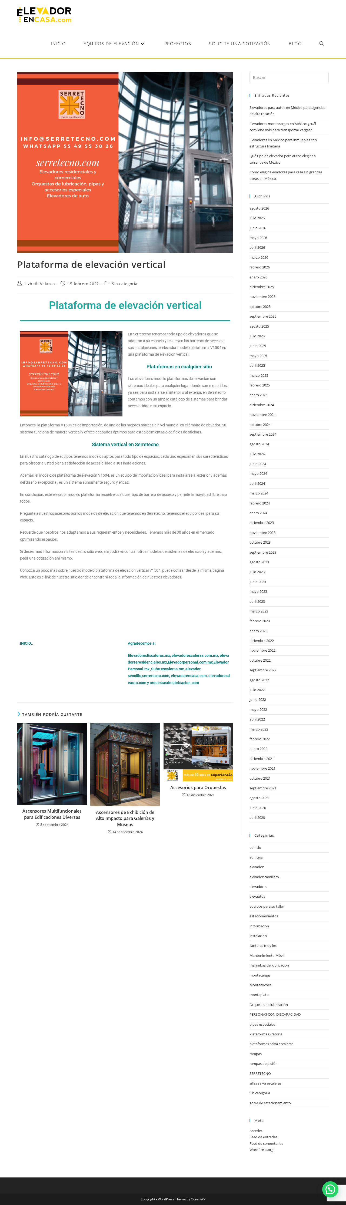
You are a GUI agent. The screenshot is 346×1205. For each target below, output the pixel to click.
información (259, 926)
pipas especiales (262, 1024)
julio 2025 (257, 336)
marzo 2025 (258, 375)
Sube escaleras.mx (167, 669)
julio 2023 (257, 571)
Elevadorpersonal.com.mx (190, 662)
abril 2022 (257, 719)
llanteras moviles (263, 945)
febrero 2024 (259, 503)
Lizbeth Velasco (40, 283)
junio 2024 (257, 463)
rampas (255, 1053)
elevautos (257, 896)
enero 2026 (258, 277)
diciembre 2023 (261, 522)
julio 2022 (257, 689)
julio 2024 (257, 454)
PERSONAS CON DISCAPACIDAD (275, 1014)
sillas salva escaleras (265, 1083)
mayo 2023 (258, 591)
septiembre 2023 (262, 552)
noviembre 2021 (262, 768)
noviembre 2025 (262, 296)
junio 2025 (257, 345)
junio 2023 (257, 581)
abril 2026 (257, 247)
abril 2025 (257, 365)
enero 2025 (258, 394)
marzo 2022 (258, 729)
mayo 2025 (258, 355)
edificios (256, 857)
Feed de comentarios (266, 1143)
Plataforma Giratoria (265, 1034)
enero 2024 (258, 512)
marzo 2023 (258, 611)
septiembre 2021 (262, 788)
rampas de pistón (263, 1063)
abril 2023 (257, 601)
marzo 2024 (258, 493)
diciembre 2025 (261, 286)
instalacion (258, 935)
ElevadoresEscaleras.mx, (150, 655)
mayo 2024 (258, 473)
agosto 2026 (259, 208)
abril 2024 (257, 483)
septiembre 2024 (262, 434)
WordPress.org (261, 1149)
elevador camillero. (264, 876)
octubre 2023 (260, 542)
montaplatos (259, 994)
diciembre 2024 (261, 404)
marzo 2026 (258, 257)
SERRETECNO (260, 1073)
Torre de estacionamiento (270, 1102)
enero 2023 (258, 630)
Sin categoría (125, 283)
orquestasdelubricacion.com (174, 683)
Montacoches (260, 984)
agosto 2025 (259, 326)
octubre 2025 (260, 306)
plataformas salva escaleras (271, 1043)
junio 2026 (257, 227)
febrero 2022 (259, 738)
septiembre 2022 (262, 670)
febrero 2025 (259, 385)
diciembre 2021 (261, 758)
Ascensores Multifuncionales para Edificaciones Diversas (52, 814)
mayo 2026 (258, 237)
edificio (255, 847)
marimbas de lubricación (269, 965)
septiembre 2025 (262, 316)
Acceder (255, 1130)
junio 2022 (257, 699)
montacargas (260, 975)
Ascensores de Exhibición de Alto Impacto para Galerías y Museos (125, 818)
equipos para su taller (266, 906)
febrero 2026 (259, 267)
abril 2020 (257, 817)
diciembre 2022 (261, 640)
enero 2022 (258, 748)
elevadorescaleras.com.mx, (196, 655)
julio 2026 (257, 218)
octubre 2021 (260, 778)
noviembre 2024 (262, 414)
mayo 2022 (258, 709)
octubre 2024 (260, 424)
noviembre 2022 (262, 650)
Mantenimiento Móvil (266, 955)
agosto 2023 (259, 562)
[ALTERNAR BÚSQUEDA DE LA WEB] (322, 43)
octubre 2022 (260, 660)
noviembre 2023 (262, 532)
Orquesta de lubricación (268, 1004)
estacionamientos (263, 916)
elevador (256, 866)
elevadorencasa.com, (189, 676)
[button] (330, 1189)
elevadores (258, 886)
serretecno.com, (156, 676)
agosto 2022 (259, 680)
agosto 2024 (259, 444)
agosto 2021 (259, 797)
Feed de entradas (263, 1137)
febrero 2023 (259, 620)
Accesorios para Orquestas (198, 787)
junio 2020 (257, 807)
